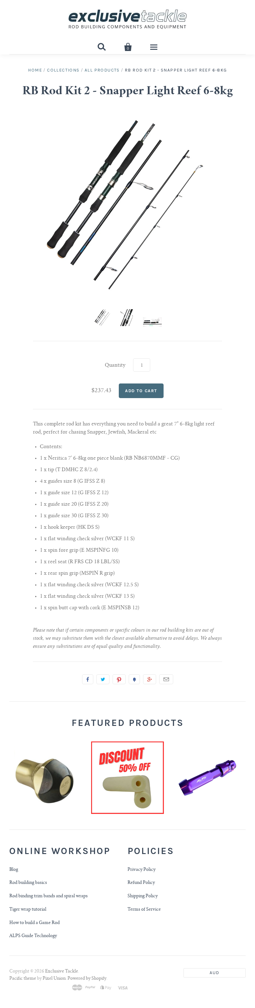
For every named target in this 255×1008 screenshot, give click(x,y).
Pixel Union (54, 979)
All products (102, 70)
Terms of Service (144, 910)
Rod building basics (28, 883)
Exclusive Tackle (61, 971)
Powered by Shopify (86, 979)
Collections (63, 70)
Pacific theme (22, 979)
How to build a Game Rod (34, 923)
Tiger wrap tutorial (27, 910)
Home (35, 70)
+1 (149, 679)
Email (166, 679)
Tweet (102, 679)
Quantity (115, 365)
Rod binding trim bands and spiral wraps (48, 896)
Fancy (134, 679)
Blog (13, 870)
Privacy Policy (141, 870)
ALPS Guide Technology (33, 936)
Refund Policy (141, 883)
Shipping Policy (143, 896)
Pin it (119, 679)
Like (87, 679)
